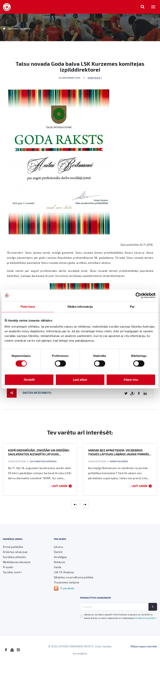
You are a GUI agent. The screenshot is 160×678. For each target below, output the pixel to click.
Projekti (8, 567)
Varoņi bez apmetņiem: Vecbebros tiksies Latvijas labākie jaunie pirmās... (119, 452)
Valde (57, 567)
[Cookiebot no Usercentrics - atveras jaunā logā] (138, 295)
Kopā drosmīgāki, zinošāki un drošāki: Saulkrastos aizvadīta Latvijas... (39, 452)
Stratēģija (60, 557)
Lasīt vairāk (60, 485)
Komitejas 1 (95, 77)
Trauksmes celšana (66, 582)
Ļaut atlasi (80, 379)
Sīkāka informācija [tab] (80, 306)
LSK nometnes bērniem (43, 461)
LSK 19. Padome (64, 572)
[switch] (60, 363)
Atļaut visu (131, 379)
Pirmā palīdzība (119, 461)
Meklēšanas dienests (17, 562)
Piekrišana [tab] (27, 306)
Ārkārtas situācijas (15, 552)
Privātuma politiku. (146, 618)
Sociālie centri (12, 572)
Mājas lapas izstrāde (144, 646)
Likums (58, 546)
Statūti (58, 552)
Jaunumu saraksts (19, 28)
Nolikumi (59, 562)
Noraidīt (29, 379)
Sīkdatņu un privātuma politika (73, 577)
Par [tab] (132, 306)
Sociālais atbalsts (14, 557)
